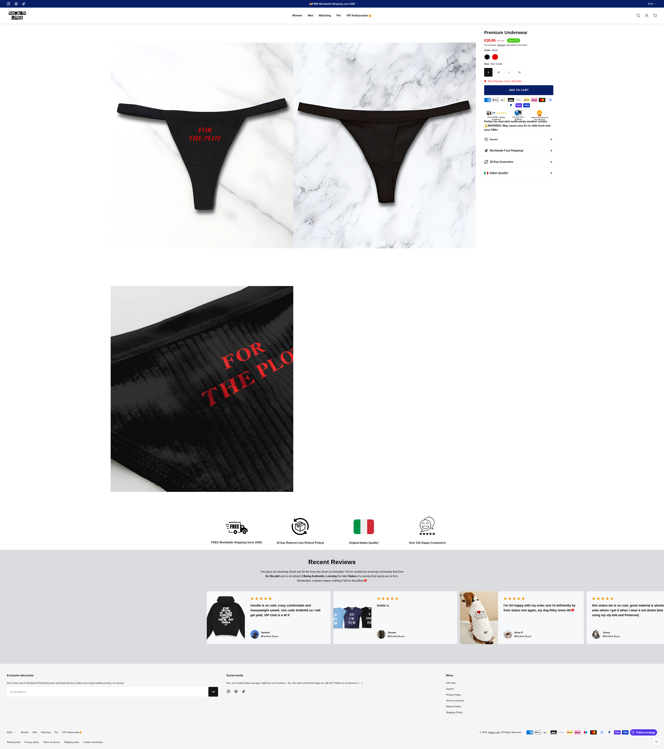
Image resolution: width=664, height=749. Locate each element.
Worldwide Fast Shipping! (506, 150)
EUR (650, 3)
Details (494, 139)
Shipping (501, 45)
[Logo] (17, 15)
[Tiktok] (23, 4)
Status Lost (494, 732)
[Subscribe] (213, 692)
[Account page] (647, 15)
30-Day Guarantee (501, 161)
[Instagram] (8, 4)
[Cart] (655, 15)
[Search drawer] (638, 15)
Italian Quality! (499, 173)
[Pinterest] (16, 4)
